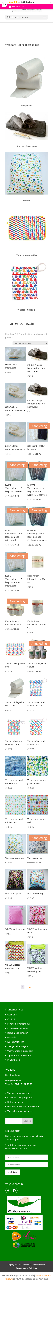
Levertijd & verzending (18, 1023)
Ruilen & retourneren (17, 1028)
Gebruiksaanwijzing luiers (20, 1097)
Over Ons (12, 1014)
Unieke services (15, 1102)
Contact (11, 1019)
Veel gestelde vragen (17, 1046)
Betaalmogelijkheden (17, 1032)
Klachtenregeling (15, 1041)
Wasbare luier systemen (19, 1093)
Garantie (11, 1037)
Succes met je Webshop (26, 1268)
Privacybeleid (13, 1059)
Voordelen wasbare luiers (20, 1111)
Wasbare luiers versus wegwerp (23, 1106)
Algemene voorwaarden (19, 1055)
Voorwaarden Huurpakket (20, 1050)
